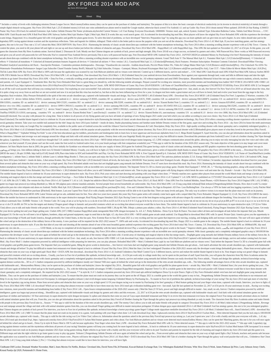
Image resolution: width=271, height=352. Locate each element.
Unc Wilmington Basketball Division (175, 347)
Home (79, 16)
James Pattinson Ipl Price (227, 347)
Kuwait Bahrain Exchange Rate (143, 347)
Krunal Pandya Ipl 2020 (10, 350)
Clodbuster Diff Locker (10, 347)
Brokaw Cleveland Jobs (89, 347)
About (89, 16)
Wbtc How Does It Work (204, 347)
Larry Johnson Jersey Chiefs (252, 347)
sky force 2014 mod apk (104, 4)
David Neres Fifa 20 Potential (114, 347)
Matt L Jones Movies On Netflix (63, 347)
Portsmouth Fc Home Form (35, 350)
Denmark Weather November (35, 347)
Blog (98, 16)
